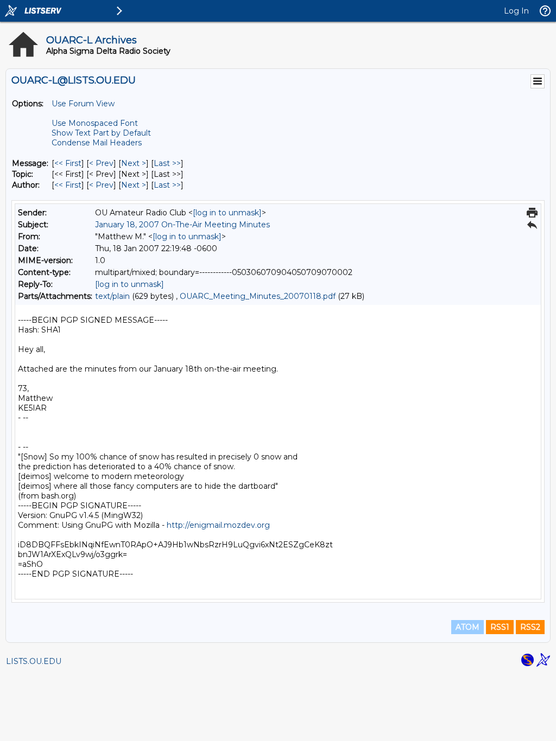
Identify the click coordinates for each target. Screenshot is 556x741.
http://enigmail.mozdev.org (218, 525)
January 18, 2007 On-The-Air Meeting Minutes (182, 224)
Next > (133, 163)
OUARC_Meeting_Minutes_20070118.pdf (258, 296)
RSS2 (530, 627)
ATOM (467, 627)
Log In (516, 11)
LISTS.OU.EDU (33, 661)
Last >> (167, 163)
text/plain (112, 296)
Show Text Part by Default (101, 133)
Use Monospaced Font (95, 123)
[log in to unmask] (227, 213)
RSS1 (499, 627)
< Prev (101, 163)
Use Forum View (83, 103)
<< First (67, 163)
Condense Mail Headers (97, 143)
